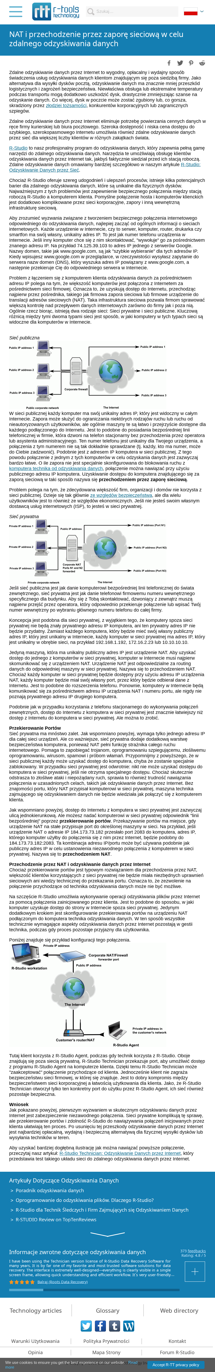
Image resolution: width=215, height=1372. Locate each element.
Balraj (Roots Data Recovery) (62, 1281)
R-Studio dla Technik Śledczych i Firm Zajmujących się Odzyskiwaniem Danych (102, 1210)
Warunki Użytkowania (35, 1341)
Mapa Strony (106, 1352)
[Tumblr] (114, 1326)
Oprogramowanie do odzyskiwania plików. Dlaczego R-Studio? (85, 1200)
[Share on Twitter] (179, 62)
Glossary (107, 1310)
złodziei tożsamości (66, 105)
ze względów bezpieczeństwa (121, 495)
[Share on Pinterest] (190, 62)
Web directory (179, 1310)
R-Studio (18, 148)
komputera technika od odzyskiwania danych (56, 468)
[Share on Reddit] (201, 62)
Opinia (35, 1352)
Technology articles (36, 1310)
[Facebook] (100, 1326)
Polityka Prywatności (106, 1341)
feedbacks (197, 1250)
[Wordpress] (128, 1326)
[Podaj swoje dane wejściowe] (195, 1271)
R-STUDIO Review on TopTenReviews (56, 1219)
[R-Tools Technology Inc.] (55, 11)
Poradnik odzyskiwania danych (50, 1190)
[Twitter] (86, 1326)
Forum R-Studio (177, 1352)
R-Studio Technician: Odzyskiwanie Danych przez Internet (120, 1153)
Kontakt (177, 1341)
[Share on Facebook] (168, 62)
